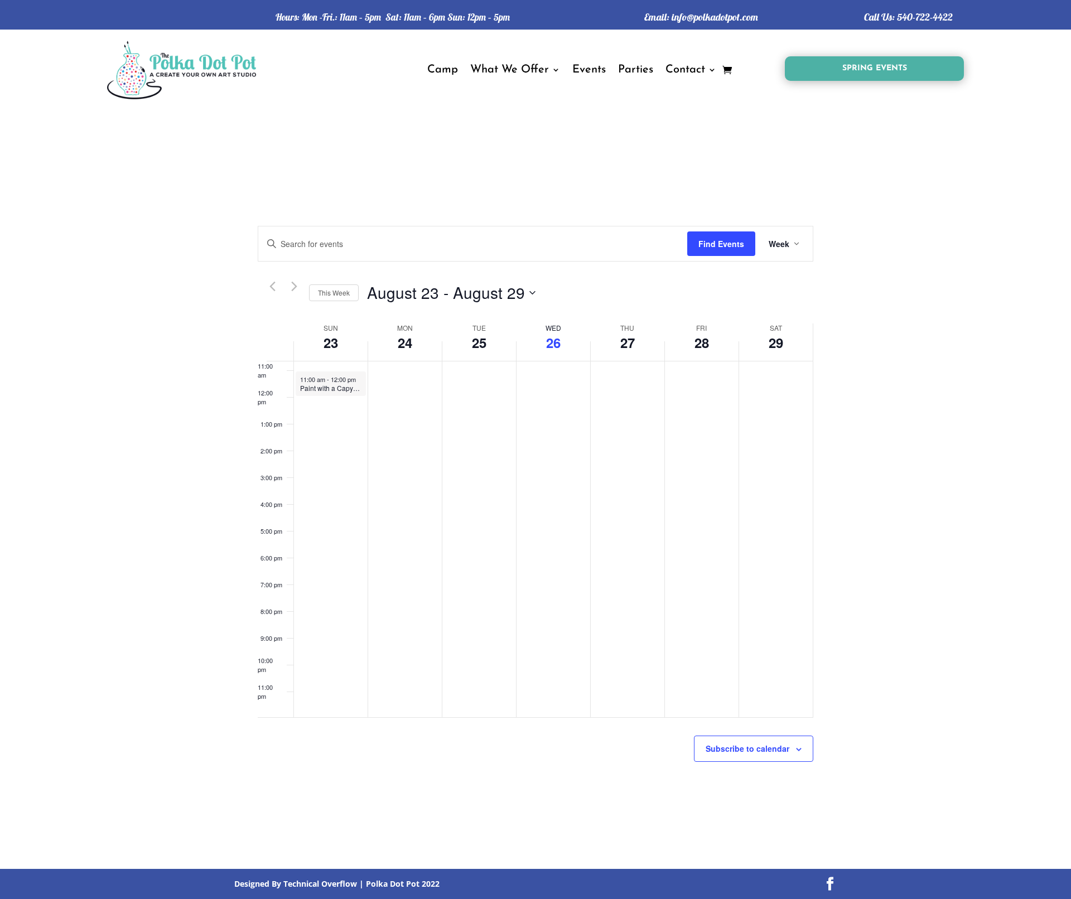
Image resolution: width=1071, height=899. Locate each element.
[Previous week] (272, 286)
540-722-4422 (925, 17)
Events (589, 69)
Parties (635, 69)
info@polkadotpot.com (715, 17)
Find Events (721, 243)
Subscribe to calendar (747, 748)
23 (331, 342)
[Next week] (294, 286)
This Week (334, 292)
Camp (442, 69)
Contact (685, 69)
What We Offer (509, 69)
